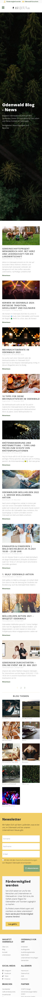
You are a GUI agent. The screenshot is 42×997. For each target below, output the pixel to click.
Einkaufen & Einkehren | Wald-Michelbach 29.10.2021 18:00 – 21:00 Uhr (19, 549)
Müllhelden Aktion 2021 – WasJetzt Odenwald (18, 617)
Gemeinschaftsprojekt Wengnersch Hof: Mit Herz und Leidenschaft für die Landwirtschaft (18, 252)
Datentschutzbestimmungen (26, 860)
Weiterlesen (6, 275)
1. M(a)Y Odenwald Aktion (18, 574)
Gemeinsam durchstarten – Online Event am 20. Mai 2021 (19, 663)
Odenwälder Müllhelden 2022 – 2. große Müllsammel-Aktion (20, 495)
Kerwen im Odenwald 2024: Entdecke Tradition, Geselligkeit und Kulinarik (18, 305)
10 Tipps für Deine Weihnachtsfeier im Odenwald (21, 397)
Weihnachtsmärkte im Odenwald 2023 (15, 351)
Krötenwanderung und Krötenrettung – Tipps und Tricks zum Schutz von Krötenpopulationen (18, 446)
